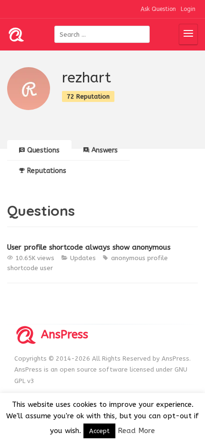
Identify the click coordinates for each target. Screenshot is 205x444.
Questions (43, 150)
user (46, 268)
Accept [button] (99, 430)
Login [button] (188, 9)
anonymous (128, 258)
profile (157, 258)
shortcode (22, 268)
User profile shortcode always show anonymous (89, 247)
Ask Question (158, 9)
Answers (105, 150)
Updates (83, 258)
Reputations (46, 171)
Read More (136, 430)
